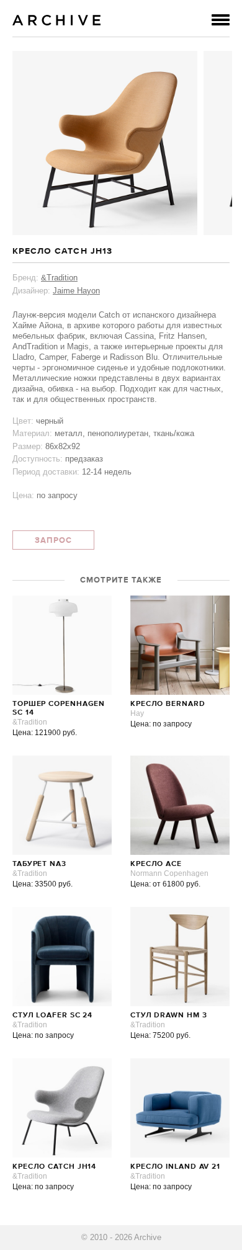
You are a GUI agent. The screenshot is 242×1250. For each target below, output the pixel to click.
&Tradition (59, 277)
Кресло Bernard (167, 704)
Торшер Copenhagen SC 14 (58, 708)
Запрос (53, 541)
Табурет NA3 (39, 864)
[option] (104, 143)
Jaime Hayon (76, 290)
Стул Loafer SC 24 (52, 1015)
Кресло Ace (156, 864)
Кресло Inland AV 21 (175, 1167)
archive (56, 20)
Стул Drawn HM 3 (168, 1015)
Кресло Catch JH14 (54, 1167)
